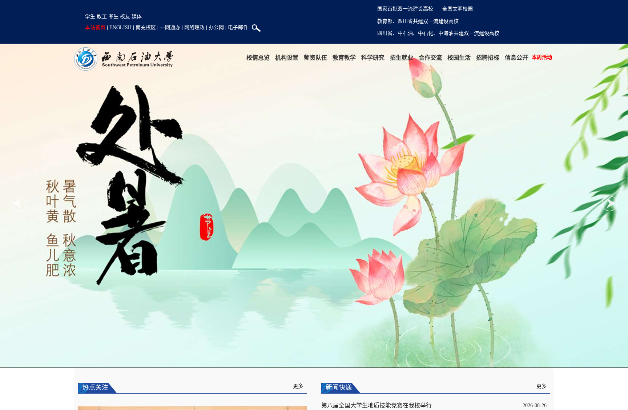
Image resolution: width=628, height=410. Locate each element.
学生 (90, 16)
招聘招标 (487, 57)
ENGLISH (120, 27)
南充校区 (146, 27)
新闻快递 (339, 387)
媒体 (137, 16)
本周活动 (542, 57)
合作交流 (430, 57)
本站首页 (95, 27)
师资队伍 (315, 57)
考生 (113, 16)
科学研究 (373, 57)
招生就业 (401, 57)
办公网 (216, 27)
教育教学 (344, 57)
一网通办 (170, 27)
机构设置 (286, 57)
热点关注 (95, 387)
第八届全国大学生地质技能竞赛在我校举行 (376, 405)
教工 (102, 16)
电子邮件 (238, 27)
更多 (298, 386)
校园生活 (459, 57)
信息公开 (516, 57)
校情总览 (258, 57)
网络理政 (194, 27)
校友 (125, 16)
